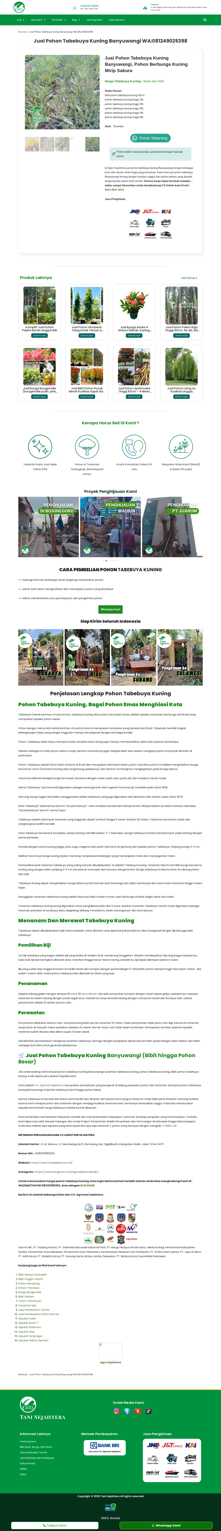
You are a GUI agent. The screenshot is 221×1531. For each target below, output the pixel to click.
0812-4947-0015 (114, 189)
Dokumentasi (27, 1463)
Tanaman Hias (27, 1305)
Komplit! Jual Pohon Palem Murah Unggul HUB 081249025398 (39, 330)
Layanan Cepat (89, 5)
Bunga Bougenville (29, 1292)
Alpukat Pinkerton (29, 1327)
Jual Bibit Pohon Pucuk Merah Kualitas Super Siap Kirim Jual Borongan (87, 391)
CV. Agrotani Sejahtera (49, 1085)
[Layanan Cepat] (74, 8)
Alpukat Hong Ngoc (30, 1336)
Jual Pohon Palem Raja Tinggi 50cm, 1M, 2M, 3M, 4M (181, 330)
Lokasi (154, 4)
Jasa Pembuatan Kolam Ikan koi (38, 1314)
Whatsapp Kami (110, 609)
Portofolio (57, 19)
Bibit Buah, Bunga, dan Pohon (36, 1447)
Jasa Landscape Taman (33, 1452)
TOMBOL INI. (169, 1126)
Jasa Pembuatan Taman (34, 1310)
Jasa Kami (36, 19)
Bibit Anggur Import (30, 1279)
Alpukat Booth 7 (28, 1323)
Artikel (23, 1469)
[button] (205, 20)
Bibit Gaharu (26, 1296)
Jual (19, 19)
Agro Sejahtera (110, 1362)
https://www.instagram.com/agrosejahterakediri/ (67, 1172)
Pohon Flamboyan (29, 1301)
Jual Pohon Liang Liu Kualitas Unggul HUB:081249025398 (181, 391)
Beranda (22, 32)
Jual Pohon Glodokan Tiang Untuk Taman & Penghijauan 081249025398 (87, 331)
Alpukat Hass (26, 1332)
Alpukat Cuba (27, 1318)
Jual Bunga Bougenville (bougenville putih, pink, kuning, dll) (39, 391)
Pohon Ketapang (29, 1283)
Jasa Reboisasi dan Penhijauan (37, 1458)
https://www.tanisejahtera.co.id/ (52, 1163)
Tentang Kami (94, 19)
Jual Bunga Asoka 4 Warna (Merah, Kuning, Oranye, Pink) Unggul (134, 330)
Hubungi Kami (116, 19)
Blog (74, 19)
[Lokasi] (145, 8)
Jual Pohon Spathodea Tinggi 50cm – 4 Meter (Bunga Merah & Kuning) (134, 391)
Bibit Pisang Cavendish (32, 1275)
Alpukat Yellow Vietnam (33, 1340)
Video (23, 1474)
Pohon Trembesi (28, 1288)
